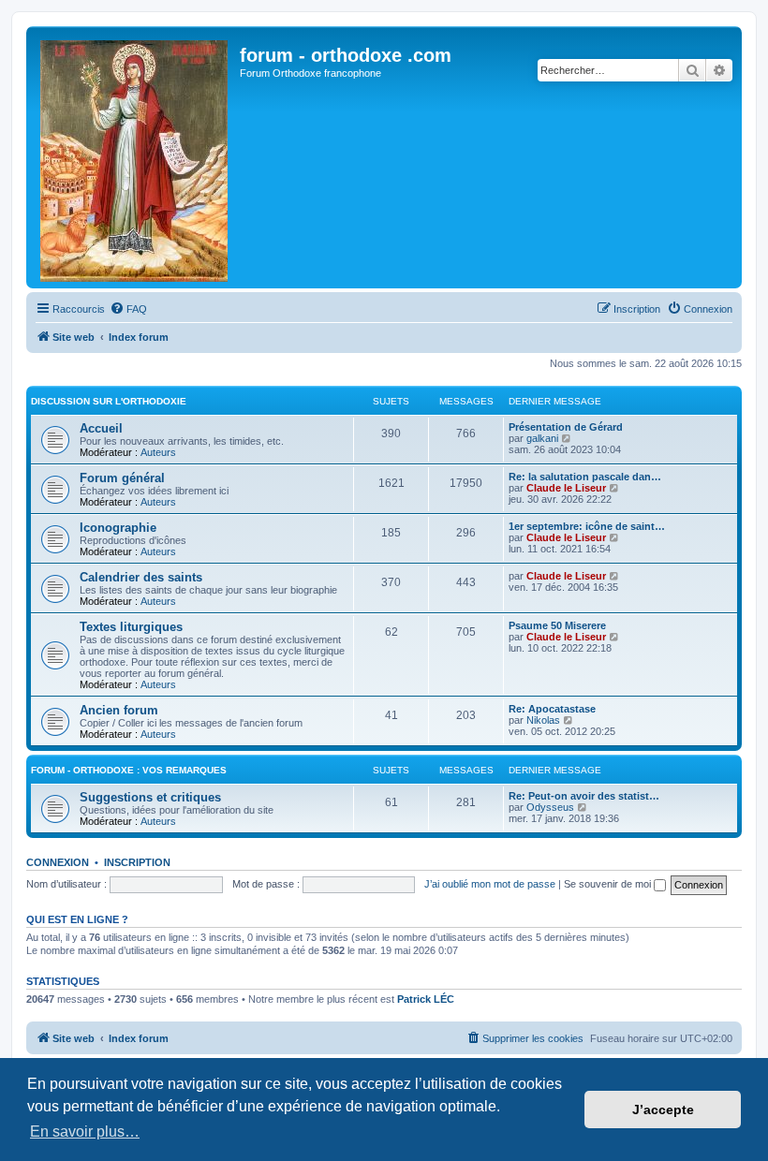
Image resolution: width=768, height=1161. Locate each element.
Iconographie (118, 528)
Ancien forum (119, 710)
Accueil (101, 428)
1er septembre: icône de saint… (587, 526)
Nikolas (543, 720)
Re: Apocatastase (552, 708)
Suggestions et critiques (150, 797)
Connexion (57, 862)
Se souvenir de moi (609, 883)
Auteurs (158, 452)
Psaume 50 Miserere (557, 625)
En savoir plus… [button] (85, 1131)
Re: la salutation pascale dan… (585, 476)
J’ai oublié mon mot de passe (489, 883)
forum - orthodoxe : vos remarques (129, 770)
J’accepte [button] (663, 1109)
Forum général (122, 478)
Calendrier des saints (141, 577)
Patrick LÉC (425, 999)
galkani (542, 438)
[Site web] (135, 157)
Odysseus (550, 807)
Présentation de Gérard (566, 427)
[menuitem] (128, 309)
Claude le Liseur (566, 487)
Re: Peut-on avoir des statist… (584, 795)
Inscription (137, 862)
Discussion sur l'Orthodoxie (108, 401)
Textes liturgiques (131, 627)
